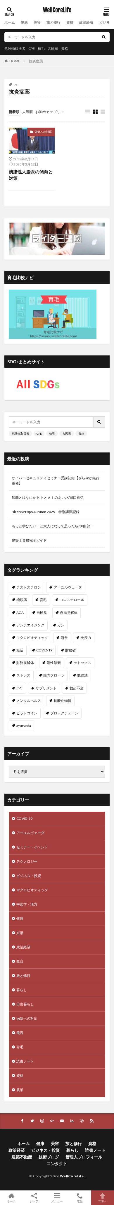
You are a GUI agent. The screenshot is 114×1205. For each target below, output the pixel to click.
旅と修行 (53, 22)
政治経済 (86, 22)
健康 (24, 22)
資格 (69, 22)
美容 (37, 22)
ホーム (9, 22)
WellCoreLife (57, 10)
